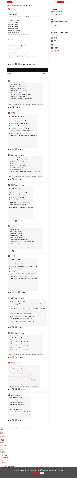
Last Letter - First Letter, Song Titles (57, 14)
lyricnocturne (13, 394)
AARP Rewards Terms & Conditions (8, 466)
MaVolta (12, 80)
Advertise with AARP (3, 445)
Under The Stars (23, 377)
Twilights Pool (31, 377)
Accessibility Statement (6, 465)
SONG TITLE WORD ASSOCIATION (57, 11)
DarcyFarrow (13, 8)
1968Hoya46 (13, 297)
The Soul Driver (21, 370)
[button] (60, 2)
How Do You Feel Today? (55, 25)
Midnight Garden (23, 372)
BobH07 (55, 37)
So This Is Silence (33, 379)
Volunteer (1, 432)
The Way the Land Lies (26, 375)
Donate (1, 431)
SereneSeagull (56, 47)
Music (24, 5)
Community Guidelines (18, 2)
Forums (11, 5)
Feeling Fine (21, 368)
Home (8, 5)
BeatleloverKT (13, 112)
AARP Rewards (2, 435)
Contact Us (2, 439)
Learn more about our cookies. (57, 470)
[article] (27, 94)
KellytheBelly (13, 362)
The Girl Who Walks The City (25, 373)
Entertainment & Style (17, 5)
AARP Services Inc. (3, 451)
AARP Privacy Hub (5, 462)
